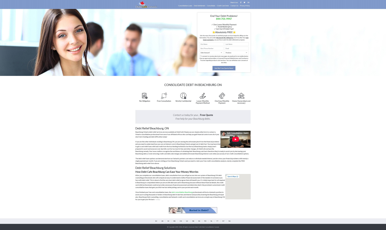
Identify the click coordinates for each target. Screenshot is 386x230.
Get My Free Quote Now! (224, 68)
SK (168, 221)
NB (193, 221)
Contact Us (234, 6)
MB (174, 221)
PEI (205, 221)
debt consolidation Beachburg (181, 192)
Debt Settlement (199, 6)
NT (223, 221)
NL (211, 221)
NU (230, 221)
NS (199, 221)
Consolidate (211, 6)
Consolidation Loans (185, 6)
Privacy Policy (245, 6)
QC (187, 221)
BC (156, 221)
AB (162, 221)
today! (158, 199)
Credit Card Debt (223, 6)
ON (181, 221)
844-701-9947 (224, 18)
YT (217, 221)
